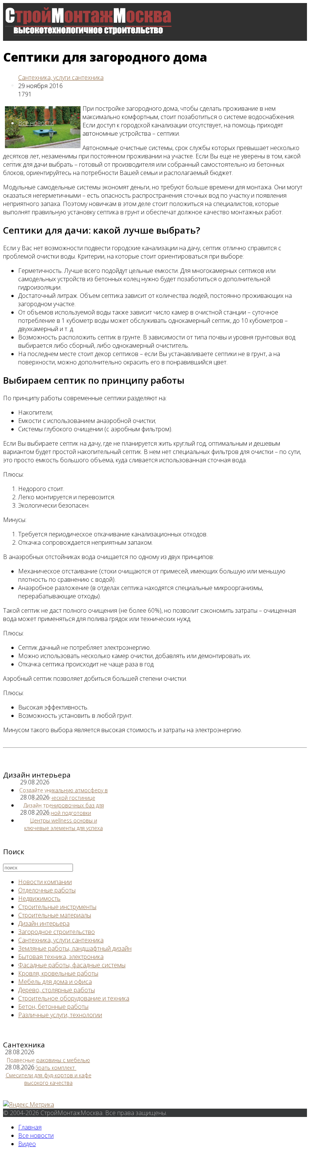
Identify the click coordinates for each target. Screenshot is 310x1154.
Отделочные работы (47, 890)
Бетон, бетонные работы (53, 1006)
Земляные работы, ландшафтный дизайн (75, 948)
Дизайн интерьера (44, 923)
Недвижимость (39, 898)
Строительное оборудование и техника (73, 998)
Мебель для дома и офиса (55, 981)
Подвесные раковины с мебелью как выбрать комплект (48, 1063)
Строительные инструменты (57, 907)
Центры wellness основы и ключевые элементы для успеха (63, 824)
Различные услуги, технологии (60, 1015)
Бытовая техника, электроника (61, 957)
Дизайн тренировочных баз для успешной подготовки (63, 809)
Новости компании (45, 882)
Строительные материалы (54, 915)
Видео (27, 1144)
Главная (30, 1127)
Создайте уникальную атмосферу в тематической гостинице (63, 794)
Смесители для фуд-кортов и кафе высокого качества (48, 1079)
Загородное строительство (56, 932)
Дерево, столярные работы (56, 990)
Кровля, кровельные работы (58, 973)
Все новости (36, 123)
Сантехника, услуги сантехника (61, 77)
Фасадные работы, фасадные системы (72, 965)
